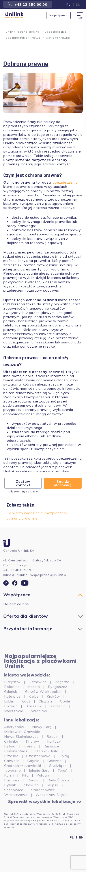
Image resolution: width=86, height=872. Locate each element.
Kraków (53, 696)
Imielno (29, 746)
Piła (25, 775)
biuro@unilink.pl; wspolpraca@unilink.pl (35, 575)
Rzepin (53, 736)
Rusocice (51, 746)
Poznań (11, 706)
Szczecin (57, 706)
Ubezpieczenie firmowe (23, 37)
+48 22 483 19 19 (17, 570)
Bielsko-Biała (46, 751)
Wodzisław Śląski (51, 794)
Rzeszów (34, 706)
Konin (9, 775)
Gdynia (33, 760)
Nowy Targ (42, 727)
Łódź (26, 701)
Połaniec (11, 686)
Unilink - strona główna (22, 31)
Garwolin (11, 760)
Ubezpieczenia (56, 31)
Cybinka (11, 741)
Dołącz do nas (16, 604)
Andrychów (14, 727)
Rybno (9, 746)
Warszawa (13, 711)
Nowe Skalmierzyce (21, 736)
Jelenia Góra (39, 770)
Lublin (9, 701)
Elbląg (63, 756)
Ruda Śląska (58, 780)
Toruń (62, 770)
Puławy (43, 775)
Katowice (12, 696)
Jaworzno (12, 770)
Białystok (12, 682)
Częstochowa (38, 756)
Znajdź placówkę (62, 483)
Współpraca (58, 15)
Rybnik (10, 785)
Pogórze (62, 682)
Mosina (33, 686)
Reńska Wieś (15, 751)
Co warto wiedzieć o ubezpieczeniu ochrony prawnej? (38, 515)
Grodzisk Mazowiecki (22, 765)
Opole (65, 701)
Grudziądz (58, 765)
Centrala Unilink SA (18, 551)
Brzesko (11, 756)
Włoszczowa (16, 794)
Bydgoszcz (57, 686)
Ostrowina (38, 682)
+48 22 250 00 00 (30, 4)
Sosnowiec (13, 790)
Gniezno (54, 760)
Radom (33, 780)
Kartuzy (54, 741)
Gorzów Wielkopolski (43, 691)
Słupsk (52, 785)
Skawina (31, 785)
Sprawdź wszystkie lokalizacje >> (45, 801)
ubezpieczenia (65, 182)
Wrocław (39, 711)
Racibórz (11, 780)
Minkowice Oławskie (22, 731)
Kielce (33, 696)
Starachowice (43, 790)
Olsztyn (45, 701)
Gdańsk (10, 691)
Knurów (32, 741)
